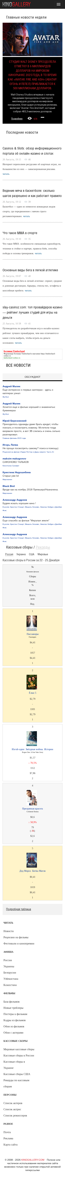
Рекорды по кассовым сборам (16, 1083)
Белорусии (9, 972)
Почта (7, 1132)
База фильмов (11, 1001)
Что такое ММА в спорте (20, 233)
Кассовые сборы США (16, 1074)
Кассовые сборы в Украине (14, 1064)
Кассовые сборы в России (18, 1055)
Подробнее (17, 118)
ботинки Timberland (22, 354)
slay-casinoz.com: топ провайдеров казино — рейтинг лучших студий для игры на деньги (32, 312)
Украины (8, 966)
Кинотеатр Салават (11, 466)
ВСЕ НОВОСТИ (18, 365)
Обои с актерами (13, 1032)
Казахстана (10, 984)
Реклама (8, 1138)
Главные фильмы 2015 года (14, 438)
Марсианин (7, 479)
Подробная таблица (18, 909)
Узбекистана (10, 978)
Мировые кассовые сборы (18, 1049)
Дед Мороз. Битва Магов (32, 871)
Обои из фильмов (13, 1026)
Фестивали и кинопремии (18, 943)
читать (6, 174)
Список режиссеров (15, 1115)
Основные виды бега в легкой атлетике (30, 270)
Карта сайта (10, 1144)
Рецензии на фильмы (15, 937)
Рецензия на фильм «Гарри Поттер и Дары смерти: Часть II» (28, 452)
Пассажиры (32, 634)
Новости (8, 931)
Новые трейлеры (13, 1007)
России (7, 960)
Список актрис (12, 1109)
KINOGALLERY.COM (32, 1159)
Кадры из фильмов (14, 1020)
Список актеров (12, 1103)
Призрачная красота (32, 808)
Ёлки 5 (32, 693)
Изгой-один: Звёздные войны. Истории (32, 749)
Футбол (6, 397)
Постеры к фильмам (15, 1014)
